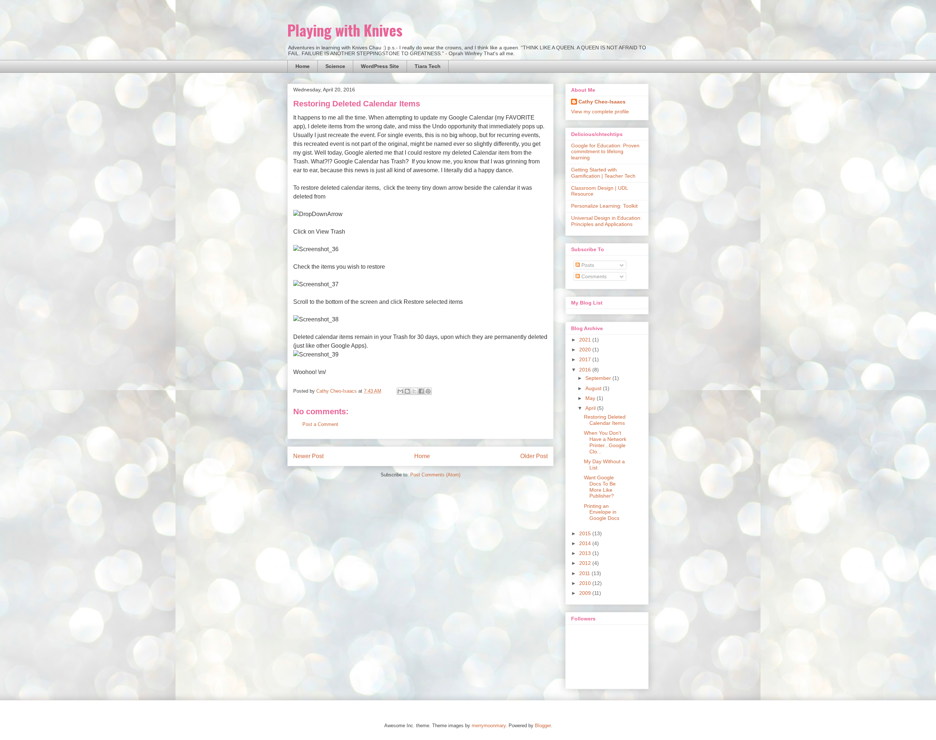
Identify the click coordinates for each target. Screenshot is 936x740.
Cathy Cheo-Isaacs (602, 102)
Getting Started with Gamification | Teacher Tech (603, 173)
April (591, 408)
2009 (585, 593)
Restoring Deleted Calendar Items (605, 420)
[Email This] (400, 391)
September (598, 378)
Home (302, 66)
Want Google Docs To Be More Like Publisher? (600, 487)
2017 (585, 359)
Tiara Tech (428, 66)
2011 (585, 573)
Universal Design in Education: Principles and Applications (606, 221)
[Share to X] (414, 391)
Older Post (534, 456)
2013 (585, 553)
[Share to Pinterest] (428, 391)
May (591, 398)
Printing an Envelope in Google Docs (601, 512)
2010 (585, 583)
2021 (585, 340)
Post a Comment (320, 424)
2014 (585, 543)
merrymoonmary (489, 725)
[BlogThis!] (407, 391)
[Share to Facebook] (421, 391)
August (594, 388)
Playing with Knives (345, 30)
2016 (585, 370)
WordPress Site (380, 66)
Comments (593, 276)
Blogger (543, 725)
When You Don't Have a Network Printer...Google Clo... (605, 442)
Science (335, 66)
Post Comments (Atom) (435, 474)
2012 (585, 563)
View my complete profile (600, 111)
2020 (585, 349)
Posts (587, 265)
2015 (585, 533)
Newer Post (308, 456)
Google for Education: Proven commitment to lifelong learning (605, 152)
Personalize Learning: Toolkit (604, 206)
